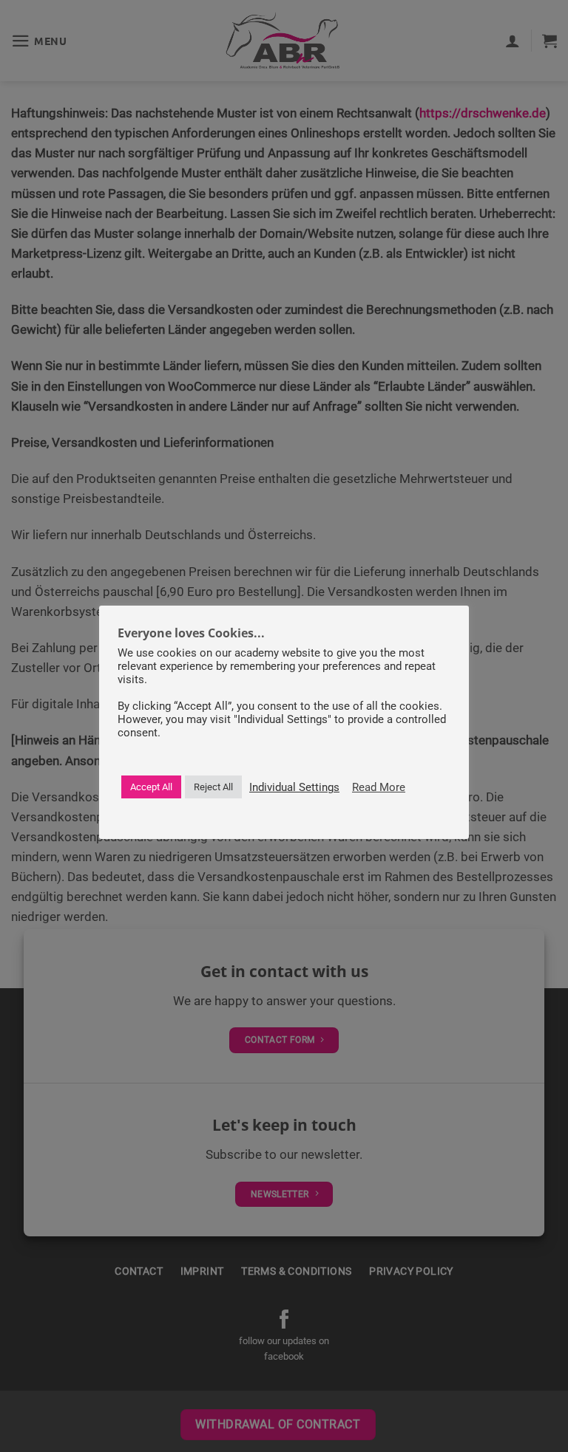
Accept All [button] (151, 786)
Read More (378, 787)
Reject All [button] (213, 786)
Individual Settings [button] (294, 787)
